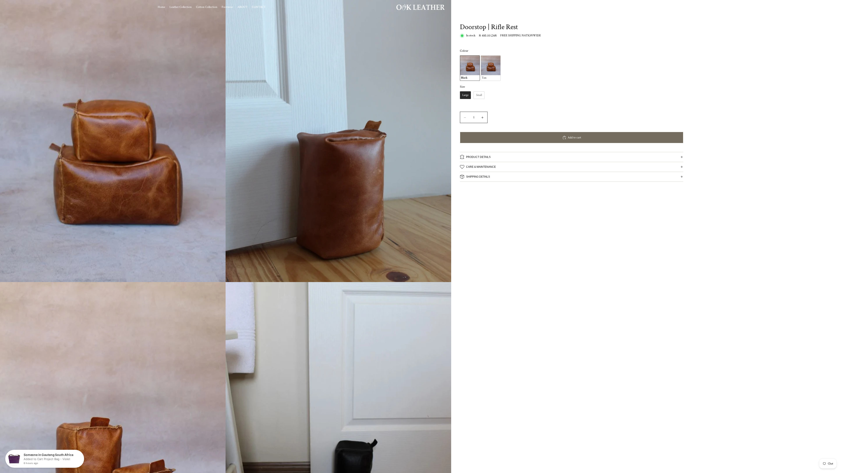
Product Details (478, 157)
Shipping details (478, 176)
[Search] (659, 7)
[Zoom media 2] (338, 141)
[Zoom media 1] (113, 141)
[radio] (470, 68)
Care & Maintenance (481, 166)
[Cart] (678, 7)
